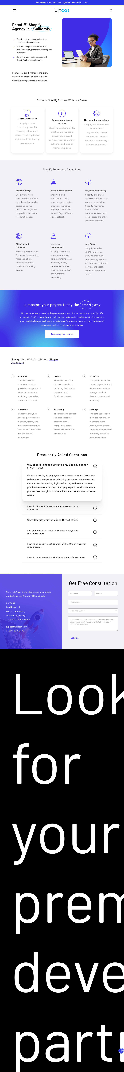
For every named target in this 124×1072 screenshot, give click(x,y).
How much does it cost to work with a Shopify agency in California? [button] (57, 545)
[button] (14, 10)
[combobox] (93, 610)
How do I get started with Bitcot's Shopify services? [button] (56, 557)
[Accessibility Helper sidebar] (121, 1051)
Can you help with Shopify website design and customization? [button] (52, 532)
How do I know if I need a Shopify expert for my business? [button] (53, 507)
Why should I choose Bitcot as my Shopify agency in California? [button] (57, 466)
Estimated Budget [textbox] (77, 611)
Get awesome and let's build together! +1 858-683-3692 (62, 2)
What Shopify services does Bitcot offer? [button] (52, 519)
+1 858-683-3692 (15, 630)
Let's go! (75, 638)
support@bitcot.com (16, 626)
